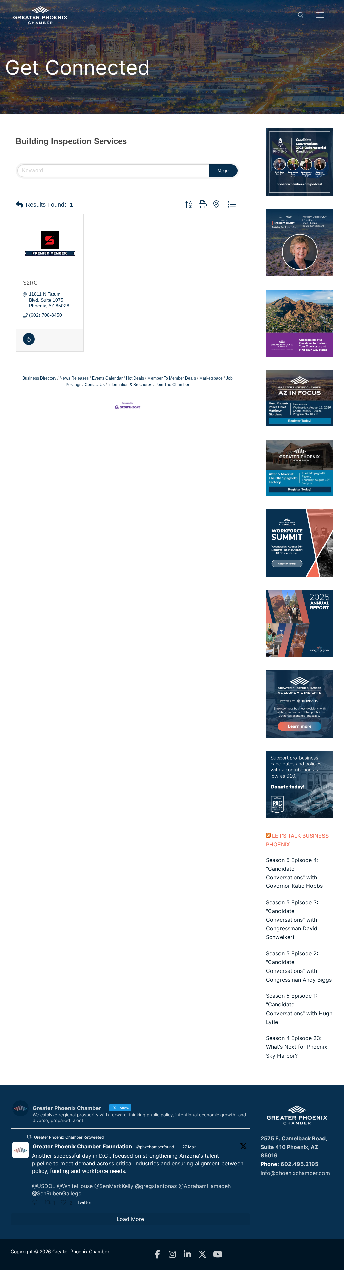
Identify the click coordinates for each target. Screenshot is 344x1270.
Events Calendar (107, 378)
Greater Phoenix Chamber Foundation (82, 1146)
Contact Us (95, 384)
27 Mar (189, 1146)
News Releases (74, 378)
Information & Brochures (130, 384)
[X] (202, 1254)
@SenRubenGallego (57, 1193)
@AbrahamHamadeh (205, 1186)
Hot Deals (135, 378)
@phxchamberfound (155, 1146)
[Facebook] (157, 1254)
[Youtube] (217, 1254)
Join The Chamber (172, 384)
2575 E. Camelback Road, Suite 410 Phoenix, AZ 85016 (294, 1147)
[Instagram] (172, 1254)
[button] (19, 204)
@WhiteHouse (75, 1186)
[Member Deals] (29, 343)
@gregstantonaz (156, 1186)
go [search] (226, 170)
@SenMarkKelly (113, 1186)
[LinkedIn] (187, 1254)
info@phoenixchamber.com (295, 1172)
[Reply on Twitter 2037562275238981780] (36, 1203)
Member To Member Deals (171, 378)
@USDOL (43, 1186)
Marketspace (211, 378)
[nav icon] (320, 15)
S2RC (30, 283)
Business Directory (39, 378)
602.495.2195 (299, 1164)
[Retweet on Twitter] (29, 1136)
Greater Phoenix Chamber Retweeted (69, 1137)
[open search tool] (301, 15)
